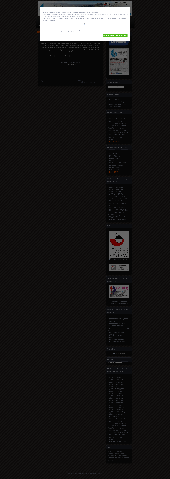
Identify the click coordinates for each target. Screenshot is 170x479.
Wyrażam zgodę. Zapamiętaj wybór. (115, 35)
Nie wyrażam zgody (97, 35)
